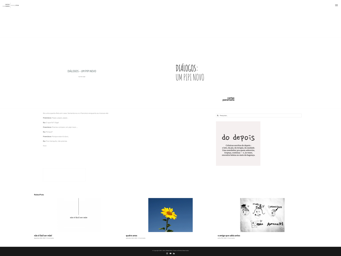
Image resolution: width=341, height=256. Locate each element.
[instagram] (167, 253)
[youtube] (170, 253)
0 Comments (50, 238)
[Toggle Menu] (336, 5)
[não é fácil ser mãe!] (78, 215)
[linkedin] (174, 253)
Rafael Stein (169, 250)
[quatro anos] (170, 215)
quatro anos (131, 235)
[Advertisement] (170, 23)
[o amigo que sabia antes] (262, 215)
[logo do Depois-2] (238, 122)
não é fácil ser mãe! (43, 235)
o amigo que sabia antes (229, 235)
